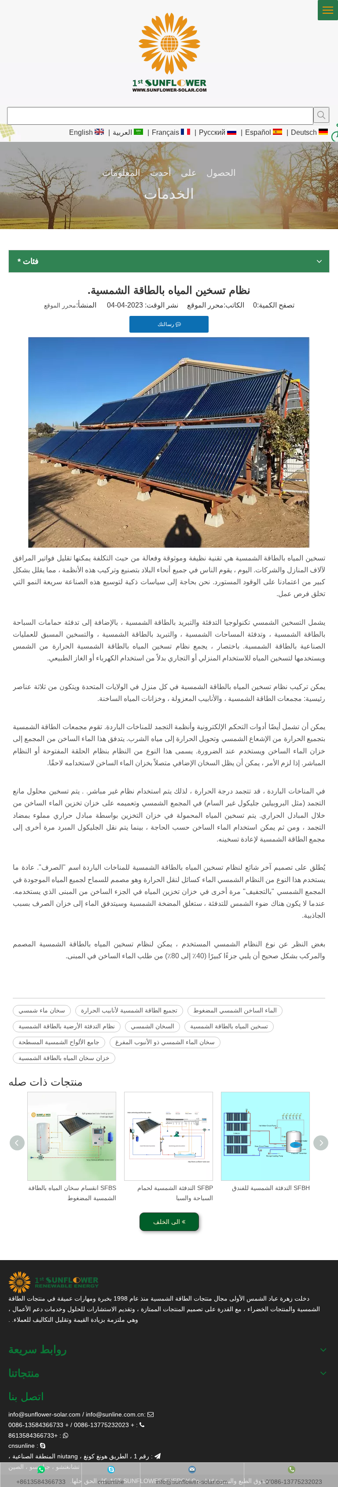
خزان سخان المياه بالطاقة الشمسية (64, 1057)
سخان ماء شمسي (41, 1010)
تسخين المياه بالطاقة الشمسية (229, 1026)
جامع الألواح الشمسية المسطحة (58, 1042)
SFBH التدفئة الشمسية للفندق (271, 1187)
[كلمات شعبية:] (321, 115)
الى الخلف (167, 1221)
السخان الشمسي (152, 1026)
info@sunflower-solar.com (44, 1414)
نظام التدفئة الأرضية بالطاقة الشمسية (66, 1026)
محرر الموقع (60, 305)
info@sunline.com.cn (115, 1414)
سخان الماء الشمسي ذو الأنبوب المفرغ (165, 1042)
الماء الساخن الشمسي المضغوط (235, 1010)
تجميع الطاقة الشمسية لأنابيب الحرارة (129, 1010)
